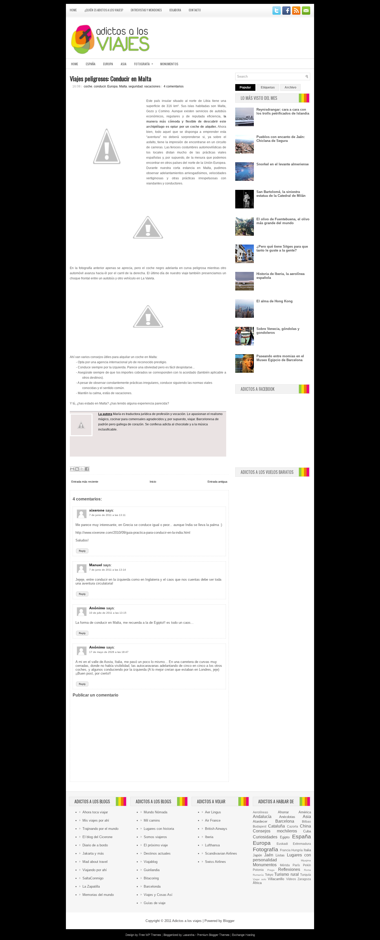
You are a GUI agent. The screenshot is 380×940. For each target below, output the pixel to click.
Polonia (258, 869)
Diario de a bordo (95, 845)
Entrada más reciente (84, 481)
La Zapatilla (91, 886)
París (296, 865)
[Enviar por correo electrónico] (72, 469)
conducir (100, 86)
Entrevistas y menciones (146, 10)
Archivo (290, 87)
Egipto (285, 837)
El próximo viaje (156, 845)
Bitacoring (151, 878)
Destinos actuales (157, 853)
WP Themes (153, 934)
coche (88, 86)
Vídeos (291, 879)
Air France (213, 820)
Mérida (285, 865)
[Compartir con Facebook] (86, 469)
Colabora (175, 10)
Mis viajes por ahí (95, 820)
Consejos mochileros (275, 831)
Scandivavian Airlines (221, 853)
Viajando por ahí (94, 870)
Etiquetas (268, 87)
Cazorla (292, 826)
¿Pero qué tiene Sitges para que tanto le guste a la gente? (282, 248)
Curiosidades (265, 837)
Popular (245, 87)
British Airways (216, 829)
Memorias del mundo (98, 895)
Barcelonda (152, 886)
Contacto (195, 10)
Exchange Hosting (243, 934)
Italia (307, 850)
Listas (280, 855)
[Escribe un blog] (77, 469)
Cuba (307, 831)
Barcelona (284, 821)
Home (73, 10)
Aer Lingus (213, 812)
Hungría (297, 850)
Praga (271, 870)
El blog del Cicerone (97, 837)
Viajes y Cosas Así (158, 895)
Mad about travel (95, 862)
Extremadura (302, 843)
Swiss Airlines (215, 862)
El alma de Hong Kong (274, 301)
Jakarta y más (93, 853)
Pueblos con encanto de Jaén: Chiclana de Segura (280, 139)
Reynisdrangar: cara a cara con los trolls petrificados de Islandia (282, 111)
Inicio (153, 481)
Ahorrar (283, 812)
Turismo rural (286, 874)
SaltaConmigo (92, 878)
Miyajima (306, 860)
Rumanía (258, 874)
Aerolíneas (260, 812)
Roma (307, 870)
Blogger (228, 921)
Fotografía (143, 63)
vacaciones (152, 86)
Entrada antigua (217, 481)
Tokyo (269, 874)
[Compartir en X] (82, 469)
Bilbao (306, 821)
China (305, 826)
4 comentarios (174, 86)
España (90, 64)
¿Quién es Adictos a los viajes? (104, 10)
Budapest (259, 826)
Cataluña (276, 826)
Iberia (209, 837)
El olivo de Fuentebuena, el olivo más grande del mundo (282, 221)
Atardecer (260, 821)
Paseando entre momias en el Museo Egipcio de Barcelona (280, 358)
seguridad (135, 86)
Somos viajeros (155, 837)
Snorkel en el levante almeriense (282, 164)
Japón (257, 855)
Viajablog (150, 862)
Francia (285, 850)
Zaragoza (304, 879)
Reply (82, 550)
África (257, 883)
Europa (108, 64)
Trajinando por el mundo (100, 829)
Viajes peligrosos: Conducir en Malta (110, 78)
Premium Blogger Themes (213, 934)
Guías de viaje (154, 903)
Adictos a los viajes (187, 921)
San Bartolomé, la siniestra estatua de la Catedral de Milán (281, 194)
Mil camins (152, 820)
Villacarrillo (276, 879)
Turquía (305, 874)
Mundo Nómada (155, 812)
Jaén (268, 855)
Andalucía (262, 816)
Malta (123, 86)
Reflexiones (289, 869)
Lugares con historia (159, 829)
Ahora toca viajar (95, 812)
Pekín (307, 865)
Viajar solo (259, 879)
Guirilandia (151, 870)
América (305, 812)
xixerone (96, 510)
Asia (123, 64)
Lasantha (188, 934)
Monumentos (169, 64)
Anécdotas (287, 817)
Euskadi (282, 843)
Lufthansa (212, 845)
